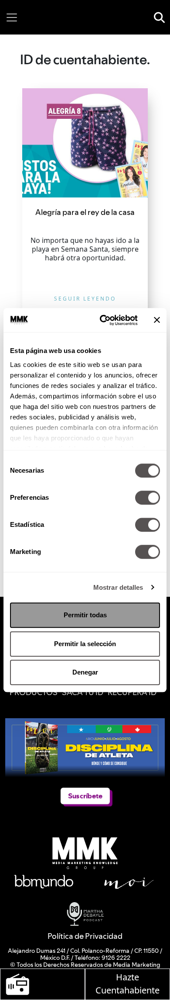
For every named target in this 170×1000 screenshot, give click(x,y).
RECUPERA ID (132, 692)
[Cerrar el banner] (157, 320)
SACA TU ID (82, 692)
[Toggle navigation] (11, 17)
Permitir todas (85, 615)
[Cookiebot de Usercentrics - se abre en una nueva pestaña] (103, 320)
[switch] (147, 498)
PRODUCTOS (34, 692)
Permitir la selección (85, 643)
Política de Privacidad (85, 936)
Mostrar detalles (118, 587)
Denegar (85, 672)
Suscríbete (85, 796)
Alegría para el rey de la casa (85, 212)
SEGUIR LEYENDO (85, 298)
